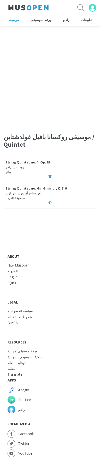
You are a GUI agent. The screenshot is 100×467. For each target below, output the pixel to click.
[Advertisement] (50, 77)
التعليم (12, 368)
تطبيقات (86, 20)
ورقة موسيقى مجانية (23, 351)
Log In (12, 277)
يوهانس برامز (15, 167)
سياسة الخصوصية (20, 311)
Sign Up (13, 282)
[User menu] (92, 8)
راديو (66, 20)
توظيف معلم (16, 362)
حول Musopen (19, 265)
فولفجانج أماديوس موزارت (23, 193)
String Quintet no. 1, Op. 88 (28, 162)
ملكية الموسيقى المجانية (25, 356)
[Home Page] (26, 7)
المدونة (13, 271)
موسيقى (13, 20)
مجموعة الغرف (15, 198)
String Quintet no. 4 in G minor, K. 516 (36, 188)
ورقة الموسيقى (41, 20)
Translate (15, 374)
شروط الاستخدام (20, 317)
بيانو (8, 172)
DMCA (13, 322)
